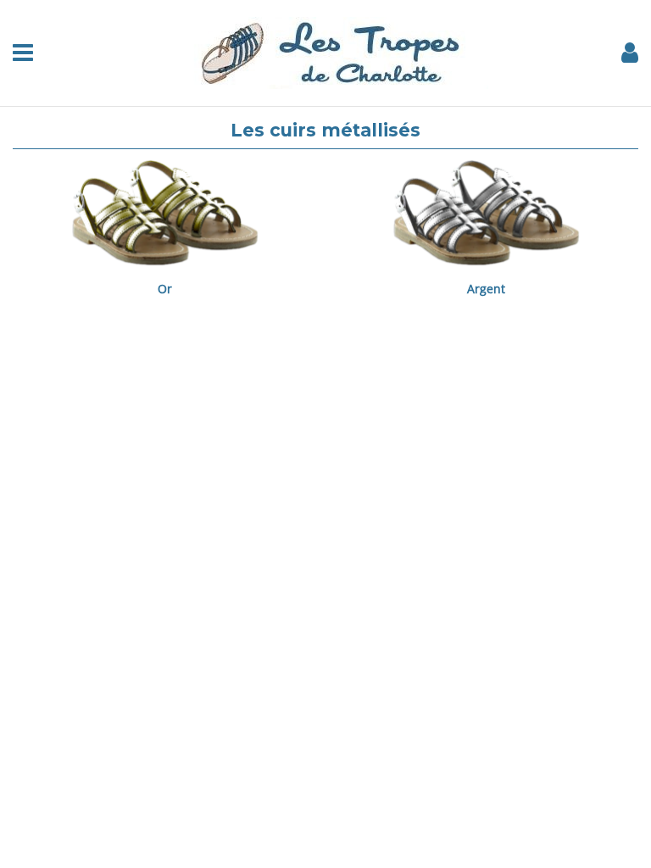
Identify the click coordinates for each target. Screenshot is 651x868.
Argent (486, 289)
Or (165, 289)
